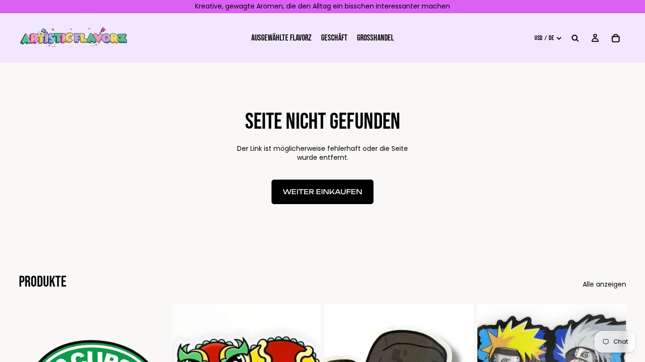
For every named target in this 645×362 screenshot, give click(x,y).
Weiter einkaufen (322, 192)
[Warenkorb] (615, 37)
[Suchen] (575, 37)
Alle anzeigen (604, 284)
